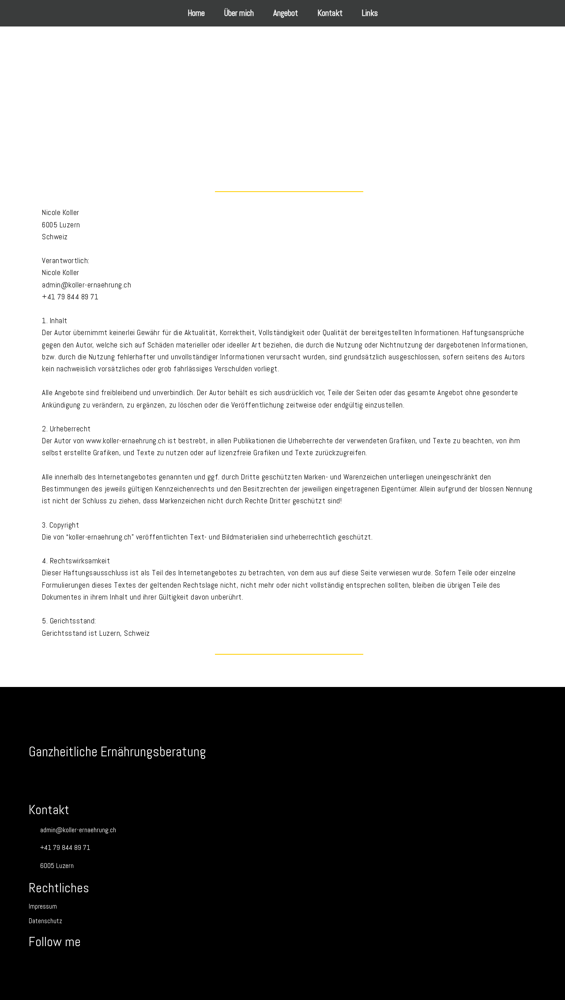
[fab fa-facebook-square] (39, 965)
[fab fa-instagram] (61, 965)
